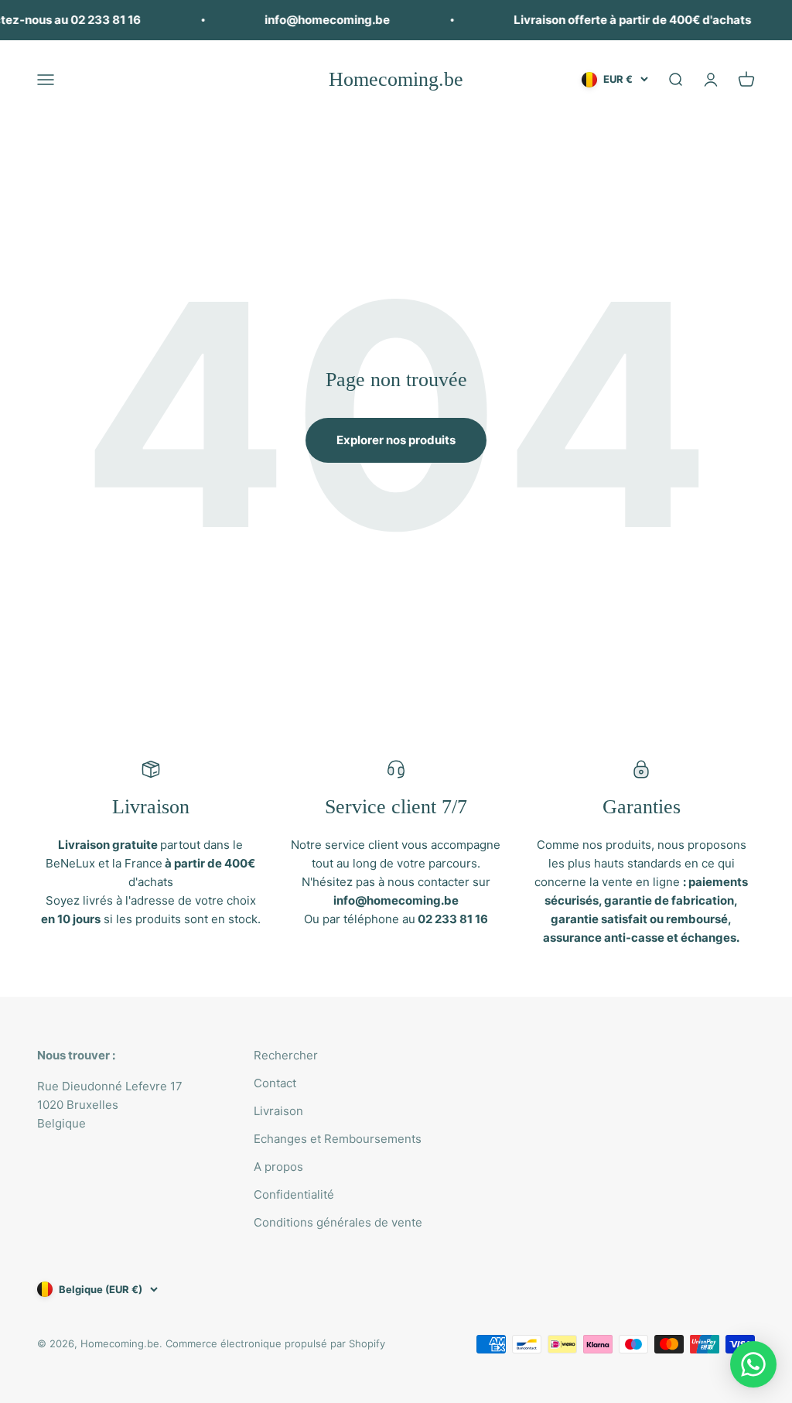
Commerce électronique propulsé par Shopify (275, 1343)
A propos (278, 1166)
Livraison (278, 1111)
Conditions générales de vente (338, 1222)
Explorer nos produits (396, 440)
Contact (275, 1083)
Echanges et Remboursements (338, 1138)
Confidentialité (294, 1194)
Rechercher (286, 1055)
